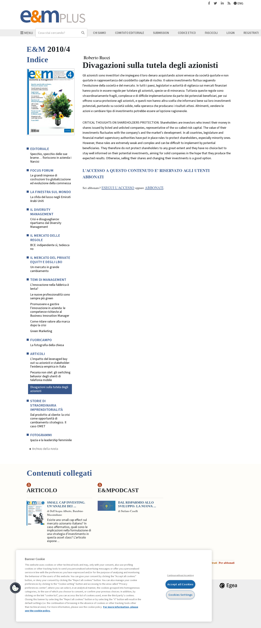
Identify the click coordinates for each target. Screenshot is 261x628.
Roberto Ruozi (97, 57)
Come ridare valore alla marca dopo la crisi (50, 323)
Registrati (251, 33)
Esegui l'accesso (118, 187)
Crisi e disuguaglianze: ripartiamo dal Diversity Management (45, 223)
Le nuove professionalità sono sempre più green (50, 296)
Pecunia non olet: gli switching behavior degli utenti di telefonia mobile (50, 376)
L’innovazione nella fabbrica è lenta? (49, 287)
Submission (161, 33)
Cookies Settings (180, 595)
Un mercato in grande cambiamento (44, 269)
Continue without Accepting (180, 575)
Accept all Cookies (180, 584)
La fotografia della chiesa (47, 345)
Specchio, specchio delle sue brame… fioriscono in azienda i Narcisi (50, 158)
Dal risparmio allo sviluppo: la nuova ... (137, 504)
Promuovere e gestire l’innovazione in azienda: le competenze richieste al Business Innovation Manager (49, 310)
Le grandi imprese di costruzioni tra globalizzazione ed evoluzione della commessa (50, 179)
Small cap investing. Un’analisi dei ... (66, 504)
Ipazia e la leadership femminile (51, 440)
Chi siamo (99, 33)
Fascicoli (211, 33)
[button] (15, 588)
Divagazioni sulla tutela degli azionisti (49, 389)
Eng (240, 3)
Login (231, 33)
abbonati (154, 187)
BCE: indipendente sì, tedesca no (49, 247)
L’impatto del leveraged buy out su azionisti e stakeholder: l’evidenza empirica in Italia (50, 363)
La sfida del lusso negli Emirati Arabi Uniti (50, 199)
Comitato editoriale (129, 33)
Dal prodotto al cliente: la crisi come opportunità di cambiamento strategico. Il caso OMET (50, 420)
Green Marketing (41, 331)
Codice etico (187, 33)
